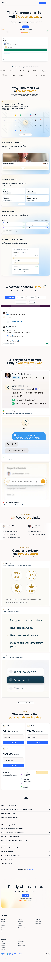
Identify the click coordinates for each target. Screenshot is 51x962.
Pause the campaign (7, 49)
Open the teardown (7, 51)
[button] (48, 3)
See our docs (29, 869)
